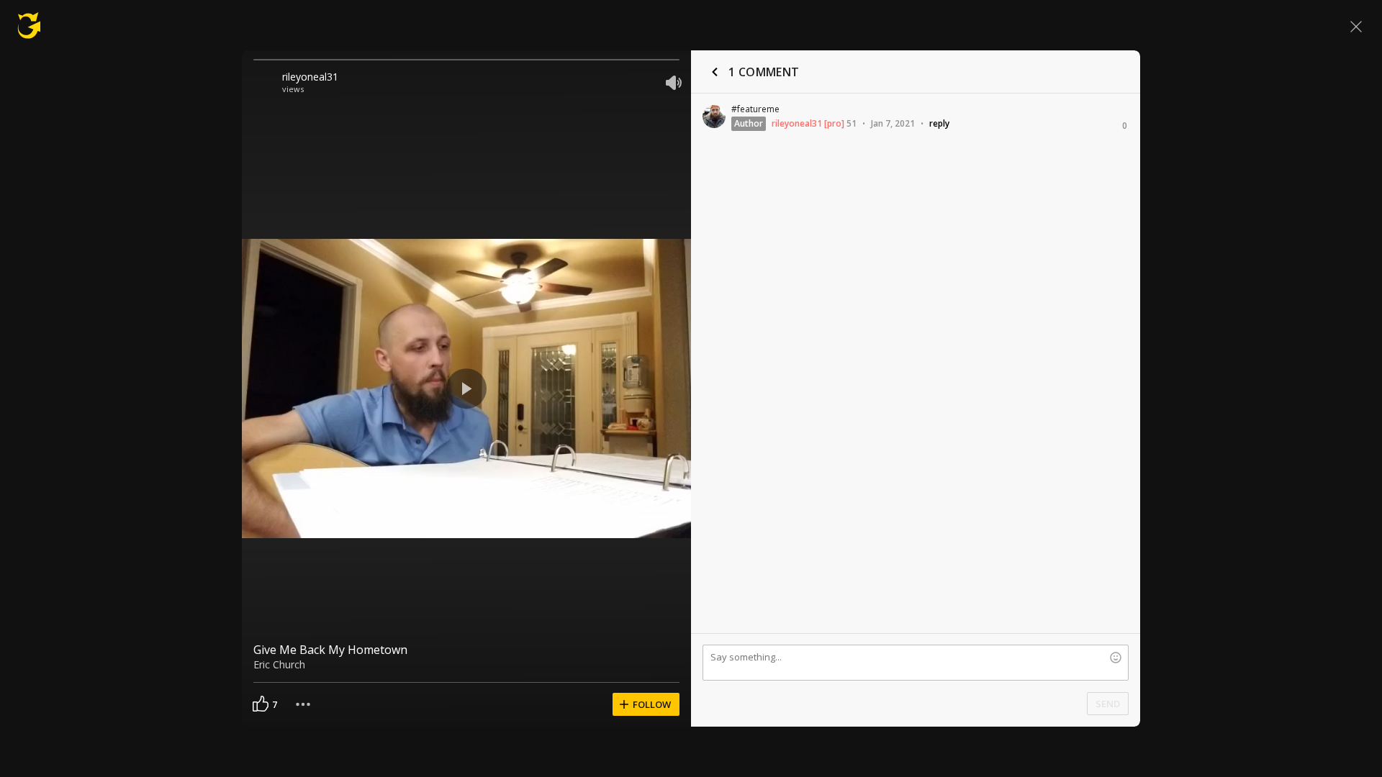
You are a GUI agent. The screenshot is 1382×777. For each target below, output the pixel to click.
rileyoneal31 (310, 76)
